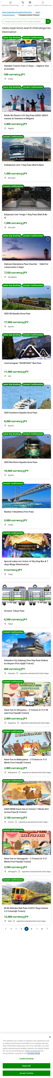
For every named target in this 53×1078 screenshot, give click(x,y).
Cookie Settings (26, 1058)
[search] (48, 21)
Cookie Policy (33, 1053)
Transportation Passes (28, 15)
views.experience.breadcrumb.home (17, 12)
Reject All (26, 1066)
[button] (6, 928)
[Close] (50, 1037)
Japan (38, 12)
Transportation (8, 15)
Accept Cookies (26, 1073)
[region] (26, 1055)
